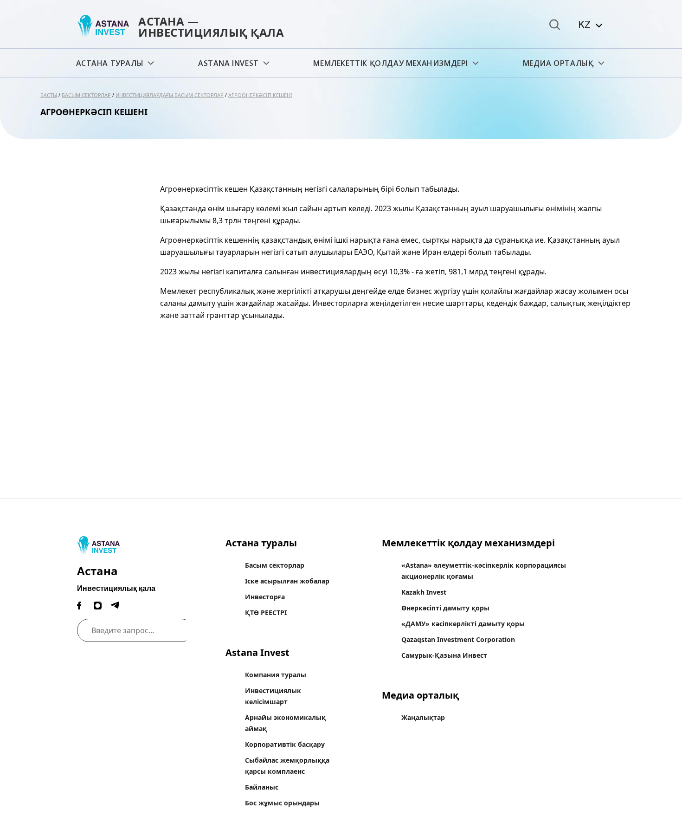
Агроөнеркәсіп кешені (260, 94)
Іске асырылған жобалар (287, 581)
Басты (48, 94)
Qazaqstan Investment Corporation (458, 639)
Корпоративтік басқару (285, 744)
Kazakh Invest (423, 592)
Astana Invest (228, 63)
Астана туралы (110, 63)
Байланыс (261, 787)
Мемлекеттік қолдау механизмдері (390, 63)
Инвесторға (265, 596)
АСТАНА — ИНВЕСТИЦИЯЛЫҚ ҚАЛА (211, 26)
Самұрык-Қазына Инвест (444, 655)
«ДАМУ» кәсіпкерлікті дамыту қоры (463, 623)
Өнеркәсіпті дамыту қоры (445, 607)
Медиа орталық (558, 63)
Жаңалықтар (423, 717)
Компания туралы (275, 674)
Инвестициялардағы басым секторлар (170, 94)
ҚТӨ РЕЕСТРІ (266, 612)
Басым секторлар (86, 94)
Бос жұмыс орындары (282, 802)
